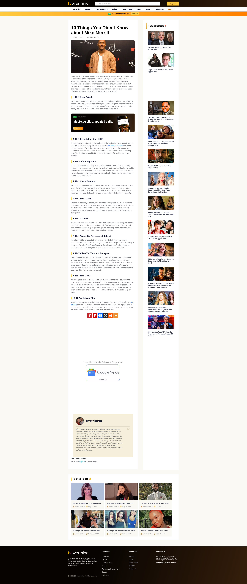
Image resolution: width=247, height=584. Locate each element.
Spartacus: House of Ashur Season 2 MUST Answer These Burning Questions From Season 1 (161, 285)
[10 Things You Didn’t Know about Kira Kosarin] (121, 519)
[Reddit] (110, 315)
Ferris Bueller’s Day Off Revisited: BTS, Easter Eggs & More (160, 238)
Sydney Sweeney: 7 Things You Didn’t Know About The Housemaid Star (161, 214)
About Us (132, 566)
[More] (115, 315)
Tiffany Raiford (78, 37)
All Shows (160, 9)
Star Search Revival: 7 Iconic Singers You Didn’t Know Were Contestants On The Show (159, 190)
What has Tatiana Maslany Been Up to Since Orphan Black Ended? (131, 503)
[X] (105, 315)
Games (148, 9)
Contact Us (133, 569)
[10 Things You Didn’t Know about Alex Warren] (87, 519)
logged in (82, 461)
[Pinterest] (89, 315)
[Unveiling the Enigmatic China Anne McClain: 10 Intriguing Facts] (155, 519)
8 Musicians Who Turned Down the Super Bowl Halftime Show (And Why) (161, 261)
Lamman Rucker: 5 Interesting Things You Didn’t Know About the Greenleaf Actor (160, 119)
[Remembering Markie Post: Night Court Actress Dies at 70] (87, 491)
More (170, 9)
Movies (88, 9)
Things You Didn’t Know (131, 9)
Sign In (173, 4)
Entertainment (102, 9)
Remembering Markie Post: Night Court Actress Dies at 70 (94, 503)
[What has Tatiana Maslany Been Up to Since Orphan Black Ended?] (121, 491)
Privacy (131, 556)
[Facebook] (100, 315)
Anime (114, 9)
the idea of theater (115, 146)
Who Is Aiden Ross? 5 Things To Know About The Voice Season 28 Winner (160, 334)
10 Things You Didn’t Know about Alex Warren (90, 531)
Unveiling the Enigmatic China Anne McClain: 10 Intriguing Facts (165, 531)
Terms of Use (133, 563)
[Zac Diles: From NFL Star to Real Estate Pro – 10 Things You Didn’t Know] (155, 491)
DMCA (131, 560)
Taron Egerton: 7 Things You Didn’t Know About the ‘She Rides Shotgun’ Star (161, 143)
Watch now (135, 13)
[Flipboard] (95, 315)
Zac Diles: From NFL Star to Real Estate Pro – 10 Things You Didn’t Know (167, 503)
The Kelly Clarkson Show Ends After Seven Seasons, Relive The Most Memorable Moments (160, 310)
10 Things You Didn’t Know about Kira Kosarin (124, 531)
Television (76, 9)
